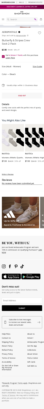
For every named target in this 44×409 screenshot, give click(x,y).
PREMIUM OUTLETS (35, 2)
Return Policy (7, 346)
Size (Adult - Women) (22, 66)
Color (9, 74)
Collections (31, 350)
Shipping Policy (8, 342)
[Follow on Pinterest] (16, 268)
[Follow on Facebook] (10, 268)
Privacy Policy (7, 354)
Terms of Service (8, 358)
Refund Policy (7, 350)
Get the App (32, 346)
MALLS (21, 2)
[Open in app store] (11, 279)
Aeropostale (10, 32)
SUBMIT (22, 308)
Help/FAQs (6, 334)
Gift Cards (31, 362)
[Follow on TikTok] (22, 268)
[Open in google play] (30, 279)
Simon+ (30, 338)
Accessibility (6, 362)
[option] (13, 143)
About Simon (32, 354)
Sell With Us (32, 366)
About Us (31, 334)
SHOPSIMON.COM (8, 2)
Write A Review (8, 174)
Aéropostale (21, 35)
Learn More (10, 58)
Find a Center (32, 358)
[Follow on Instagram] (4, 268)
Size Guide (37, 66)
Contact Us (6, 338)
